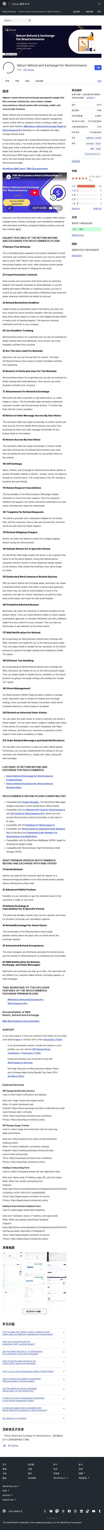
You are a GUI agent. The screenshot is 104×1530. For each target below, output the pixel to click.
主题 (30, 1469)
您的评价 (76, 208)
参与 (81, 1464)
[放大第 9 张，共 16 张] (41, 1303)
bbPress (8, 1495)
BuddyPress (9, 1499)
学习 (55, 1464)
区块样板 (32, 1478)
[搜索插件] (29, 20)
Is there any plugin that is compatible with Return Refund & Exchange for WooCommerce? (25, 1409)
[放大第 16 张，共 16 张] (63, 1294)
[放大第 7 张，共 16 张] (41, 1276)
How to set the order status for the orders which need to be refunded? (19, 1362)
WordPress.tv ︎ (60, 1478)
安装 (27, 81)
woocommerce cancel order (93, 154)
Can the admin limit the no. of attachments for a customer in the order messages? (23, 1352)
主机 (5, 1473)
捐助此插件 (77, 255)
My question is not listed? (15, 1418)
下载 (98, 68)
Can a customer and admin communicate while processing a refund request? (22, 1380)
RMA (92, 149)
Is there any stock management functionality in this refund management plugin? (23, 1399)
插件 (30, 1473)
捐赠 (82, 1473)
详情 (7, 81)
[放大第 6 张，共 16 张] (41, 1265)
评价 (17, 81)
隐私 (5, 1478)
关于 (5, 1464)
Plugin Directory (9, 11)
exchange (89, 144)
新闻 (5, 1469)
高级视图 (76, 161)
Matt (6, 1490)
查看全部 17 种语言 (93, 138)
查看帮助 (90, 98)
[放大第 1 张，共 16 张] (19, 1255)
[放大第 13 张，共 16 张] (63, 1255)
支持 (99, 81)
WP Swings (28, 69)
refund (98, 144)
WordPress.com (11, 1486)
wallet (98, 149)
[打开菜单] (100, 4)
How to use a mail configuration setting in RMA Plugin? (28, 1371)
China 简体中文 (15, 1511)
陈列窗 (31, 1464)
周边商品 (84, 1478)
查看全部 (97, 208)
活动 (81, 1469)
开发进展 (39, 81)
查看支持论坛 (78, 235)
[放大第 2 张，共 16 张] (19, 1267)
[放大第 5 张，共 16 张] (41, 1255)
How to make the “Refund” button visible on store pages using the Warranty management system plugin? (28, 1333)
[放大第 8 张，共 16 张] (41, 1290)
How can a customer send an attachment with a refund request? (19, 1342)
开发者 (56, 1473)
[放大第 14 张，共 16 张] (63, 1267)
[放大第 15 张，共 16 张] (63, 1279)
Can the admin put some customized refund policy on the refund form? (20, 1389)
